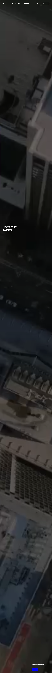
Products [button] (9, 3)
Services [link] (14, 3)
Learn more (35, 669)
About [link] (18, 3)
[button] (38, 3)
